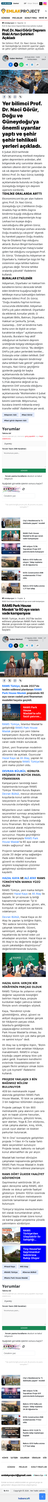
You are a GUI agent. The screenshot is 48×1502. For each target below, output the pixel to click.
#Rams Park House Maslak (16, 1278)
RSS (7, 1490)
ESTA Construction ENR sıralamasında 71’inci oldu (33, 575)
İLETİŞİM (14, 1458)
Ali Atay (24, 758)
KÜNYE (5, 1458)
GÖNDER (24, 470)
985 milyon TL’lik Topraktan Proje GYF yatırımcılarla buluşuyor (33, 549)
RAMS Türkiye (10, 724)
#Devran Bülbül (29, 1272)
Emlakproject (9, 23)
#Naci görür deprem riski (15, 420)
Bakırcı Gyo (38, 1475)
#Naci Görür (27, 415)
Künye (30, 3)
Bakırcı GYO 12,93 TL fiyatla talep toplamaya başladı (33, 1433)
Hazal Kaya (9, 758)
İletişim (35, 3)
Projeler (20, 598)
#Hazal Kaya (9, 1266)
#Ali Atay (24, 1266)
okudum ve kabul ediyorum (23, 477)
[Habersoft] (24, 1498)
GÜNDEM (5, 18)
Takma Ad (6, 433)
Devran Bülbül (14, 771)
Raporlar (20, 23)
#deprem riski (10, 415)
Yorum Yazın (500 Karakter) (14, 448)
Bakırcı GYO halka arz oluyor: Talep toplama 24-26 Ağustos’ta (32, 562)
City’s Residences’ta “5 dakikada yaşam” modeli (34, 521)
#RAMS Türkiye (11, 1272)
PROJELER (17, 18)
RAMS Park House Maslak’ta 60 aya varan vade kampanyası (33, 536)
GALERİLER (24, 1458)
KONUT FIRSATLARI (34, 18)
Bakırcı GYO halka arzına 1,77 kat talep (34, 587)
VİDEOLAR (36, 1458)
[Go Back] (42, 1496)
